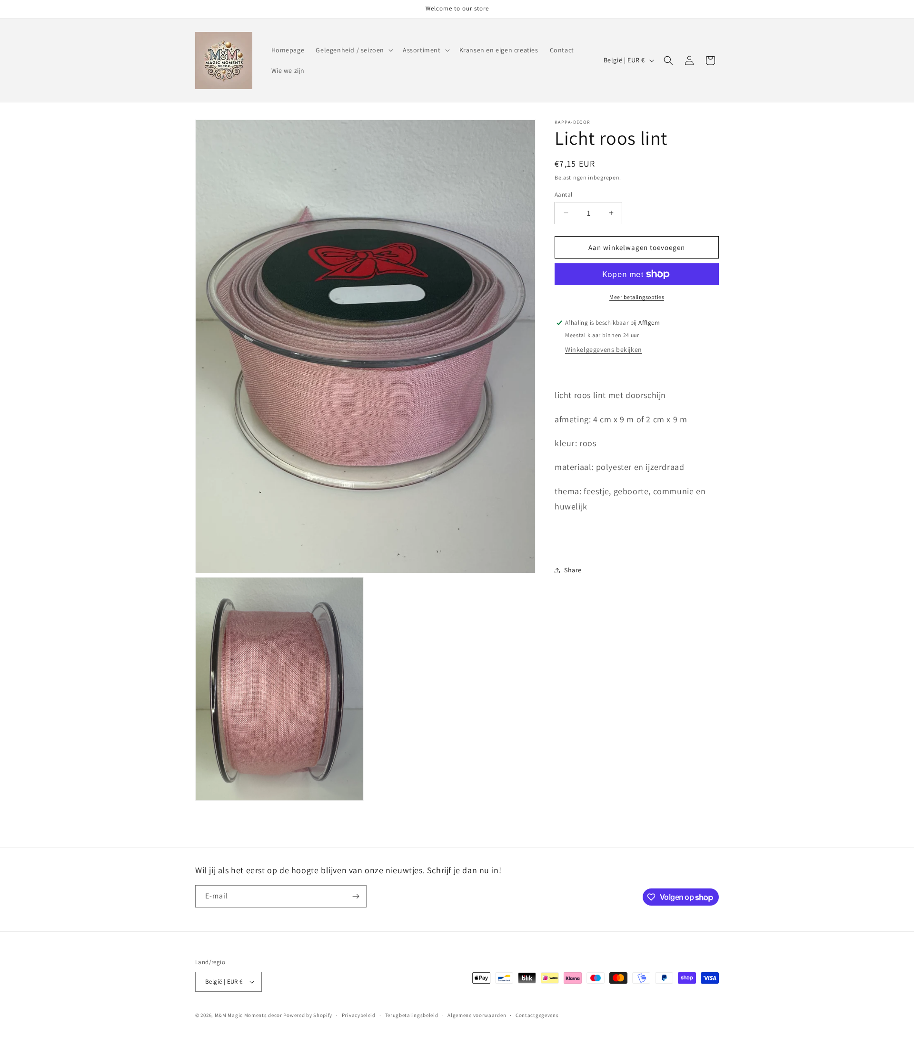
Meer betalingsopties (636, 296)
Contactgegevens (537, 1014)
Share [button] (573, 570)
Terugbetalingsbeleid (411, 1014)
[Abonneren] (355, 896)
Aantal (563, 194)
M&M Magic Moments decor (249, 1015)
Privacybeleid (359, 1014)
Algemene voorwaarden (476, 1014)
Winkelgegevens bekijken (603, 349)
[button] (353, 50)
